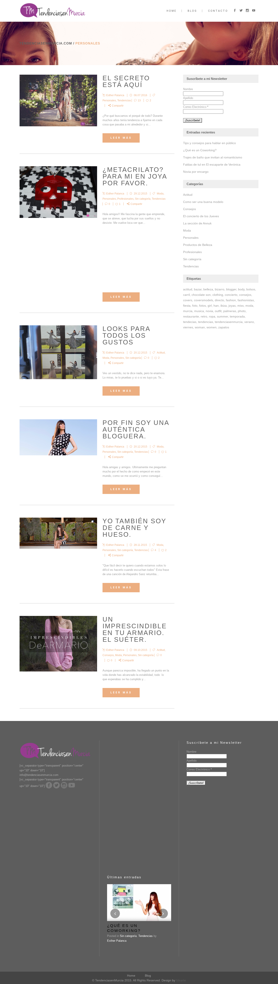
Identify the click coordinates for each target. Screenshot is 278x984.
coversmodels (203, 300)
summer (222, 316)
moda (249, 305)
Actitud (161, 352)
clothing (217, 294)
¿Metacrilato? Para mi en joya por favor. (135, 176)
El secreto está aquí (126, 81)
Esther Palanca (116, 940)
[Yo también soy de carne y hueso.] (58, 533)
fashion (231, 300)
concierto (231, 294)
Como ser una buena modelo (203, 202)
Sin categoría (143, 198)
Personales (109, 100)
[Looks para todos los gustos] (58, 352)
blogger (231, 289)
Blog (148, 975)
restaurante (191, 316)
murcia (187, 311)
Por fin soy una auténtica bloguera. (136, 429)
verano (249, 322)
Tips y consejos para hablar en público (209, 143)
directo (219, 300)
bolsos (250, 289)
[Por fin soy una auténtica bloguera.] (58, 437)
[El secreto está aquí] (58, 100)
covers (187, 300)
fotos (202, 305)
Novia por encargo (195, 171)
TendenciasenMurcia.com (46, 43)
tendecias (189, 322)
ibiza (223, 305)
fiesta (186, 305)
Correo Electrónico (195, 107)
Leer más (121, 137)
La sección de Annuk (197, 223)
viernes (188, 327)
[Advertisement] (136, 259)
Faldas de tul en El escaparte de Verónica (211, 164)
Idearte (181, 980)
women (212, 327)
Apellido (188, 98)
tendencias (205, 322)
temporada (237, 316)
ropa (212, 316)
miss (240, 305)
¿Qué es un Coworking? (200, 150)
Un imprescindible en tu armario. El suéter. (135, 629)
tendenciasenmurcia (229, 322)
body (241, 289)
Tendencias (124, 100)
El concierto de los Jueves (201, 216)
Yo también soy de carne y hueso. (134, 527)
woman (200, 327)
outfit (218, 311)
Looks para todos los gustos (126, 335)
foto (194, 305)
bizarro (219, 289)
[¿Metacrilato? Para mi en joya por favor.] (58, 192)
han (216, 305)
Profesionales (125, 198)
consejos (245, 294)
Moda (160, 193)
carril (186, 294)
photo (242, 311)
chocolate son (201, 294)
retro (204, 316)
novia (209, 311)
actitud (187, 289)
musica (199, 311)
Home (131, 975)
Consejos (108, 655)
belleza (208, 289)
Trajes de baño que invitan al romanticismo (212, 157)
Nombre (188, 89)
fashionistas (246, 300)
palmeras (229, 311)
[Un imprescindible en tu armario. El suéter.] (58, 643)
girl (210, 305)
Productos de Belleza (197, 245)
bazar (198, 289)
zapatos (223, 327)
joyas (232, 305)
